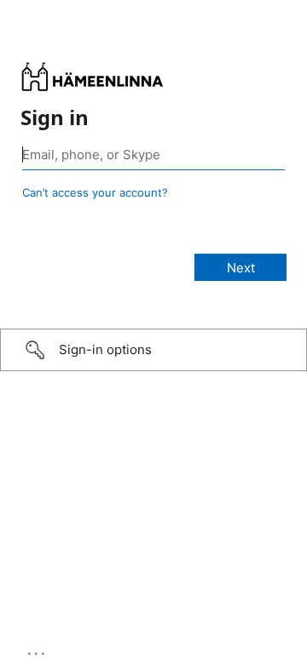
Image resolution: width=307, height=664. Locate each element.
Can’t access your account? (95, 192)
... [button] (37, 649)
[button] (153, 349)
